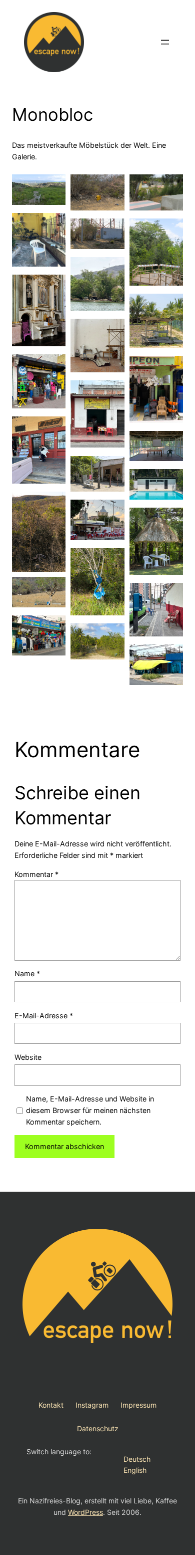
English (135, 1470)
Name (27, 973)
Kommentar (36, 874)
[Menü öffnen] (165, 42)
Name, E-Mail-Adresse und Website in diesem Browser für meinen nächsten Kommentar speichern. (90, 1110)
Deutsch (137, 1459)
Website (28, 1057)
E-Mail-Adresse (43, 1015)
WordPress (85, 1512)
